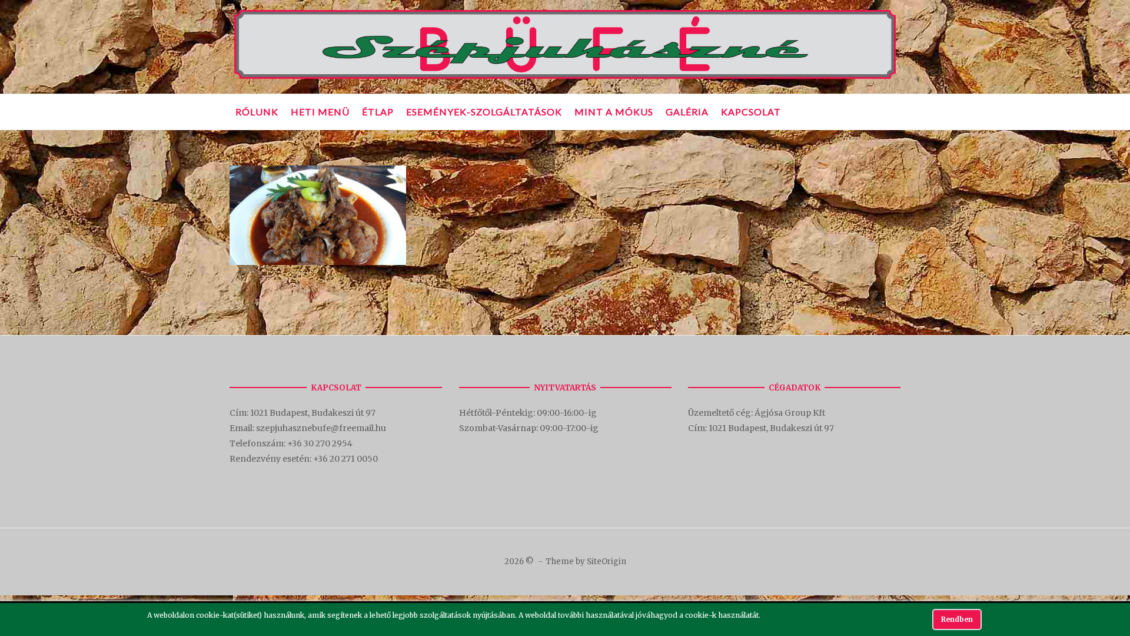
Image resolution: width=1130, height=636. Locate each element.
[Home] (565, 79)
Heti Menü (320, 111)
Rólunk (256, 111)
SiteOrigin (606, 561)
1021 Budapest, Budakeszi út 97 (313, 413)
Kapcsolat (751, 111)
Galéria (687, 111)
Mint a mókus (613, 111)
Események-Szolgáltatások (484, 111)
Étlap (378, 111)
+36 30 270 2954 (320, 443)
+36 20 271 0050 (345, 458)
